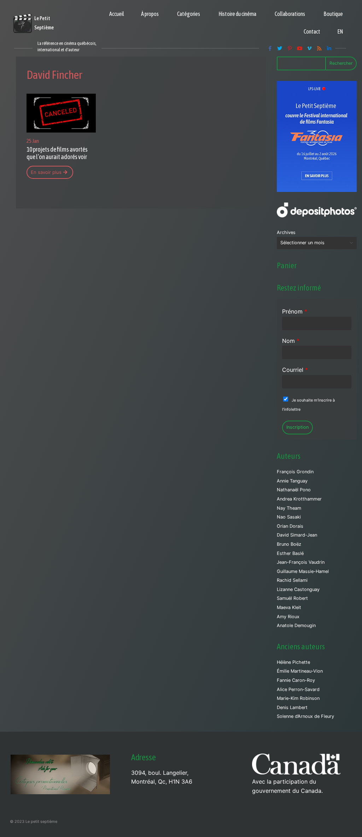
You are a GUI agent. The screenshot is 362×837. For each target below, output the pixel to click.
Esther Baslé (290, 553)
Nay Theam (289, 508)
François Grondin (295, 471)
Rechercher (340, 63)
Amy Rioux (288, 616)
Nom (290, 340)
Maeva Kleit (289, 607)
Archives (286, 232)
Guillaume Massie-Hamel (303, 571)
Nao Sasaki (289, 517)
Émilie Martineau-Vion (300, 671)
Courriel (295, 369)
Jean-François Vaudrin (301, 562)
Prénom (294, 311)
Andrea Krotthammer (299, 499)
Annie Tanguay (292, 481)
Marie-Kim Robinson (298, 698)
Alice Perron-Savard (298, 689)
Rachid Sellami (292, 580)
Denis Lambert (292, 707)
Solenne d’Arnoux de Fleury (305, 716)
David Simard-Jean (297, 535)
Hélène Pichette (293, 662)
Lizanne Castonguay (298, 589)
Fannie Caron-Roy (296, 680)
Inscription (297, 427)
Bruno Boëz (289, 544)
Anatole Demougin (296, 625)
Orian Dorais (290, 526)
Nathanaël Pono (294, 489)
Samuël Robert (292, 598)
